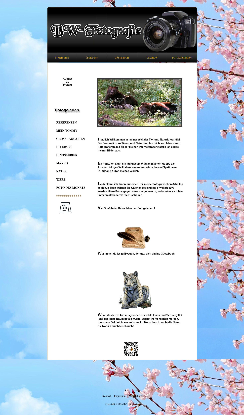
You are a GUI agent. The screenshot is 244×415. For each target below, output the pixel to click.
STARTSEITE (62, 57)
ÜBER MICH (91, 57)
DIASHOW (152, 57)
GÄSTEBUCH (122, 57)
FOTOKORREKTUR (182, 57)
